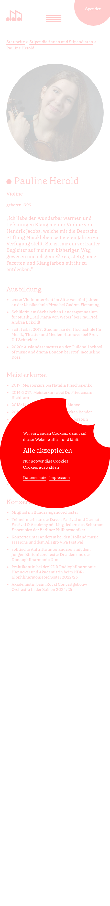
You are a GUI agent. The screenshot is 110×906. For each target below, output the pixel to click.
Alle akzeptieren (47, 450)
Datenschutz (34, 477)
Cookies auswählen (41, 467)
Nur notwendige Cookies (45, 461)
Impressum (59, 477)
